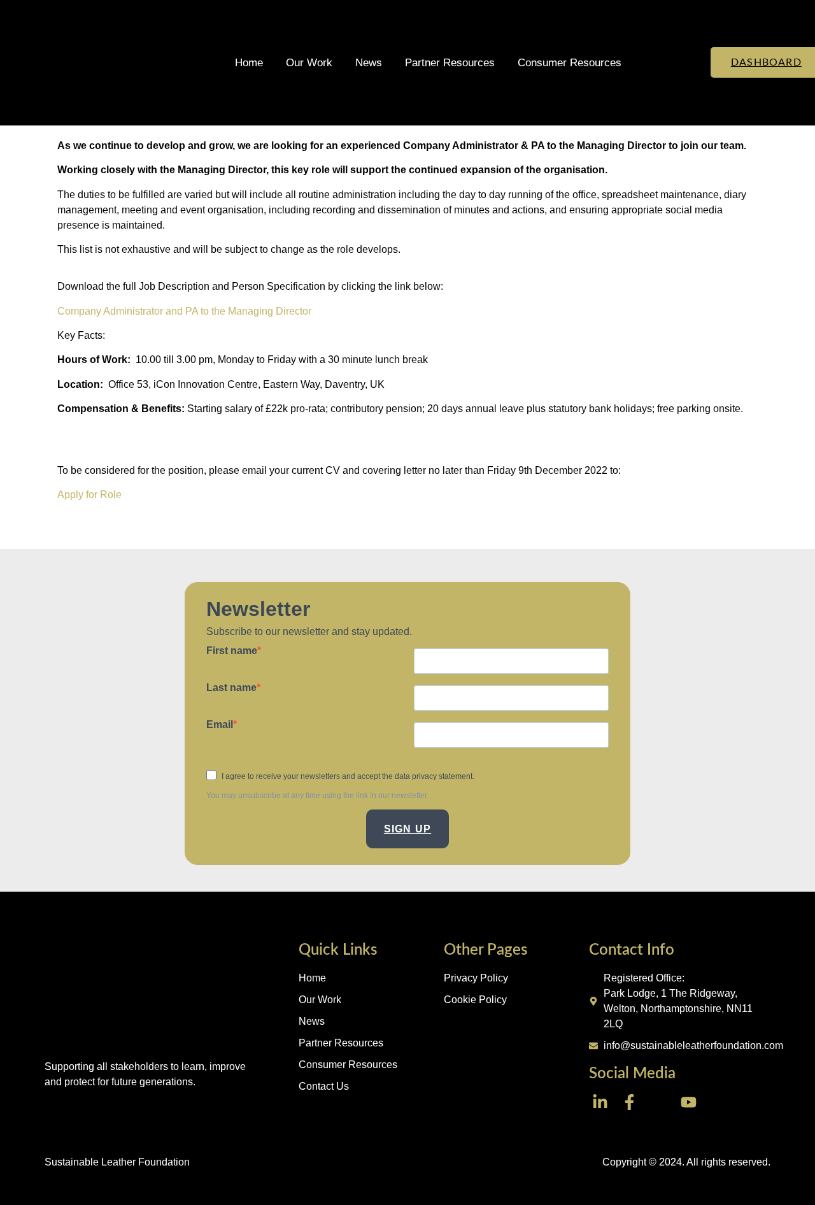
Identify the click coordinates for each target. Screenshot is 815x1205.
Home (249, 63)
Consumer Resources (569, 63)
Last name (231, 688)
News (368, 63)
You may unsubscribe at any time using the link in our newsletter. (317, 795)
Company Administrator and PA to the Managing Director (184, 311)
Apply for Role (89, 494)
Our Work (309, 63)
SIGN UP (407, 829)
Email (219, 725)
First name (231, 651)
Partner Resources (450, 63)
